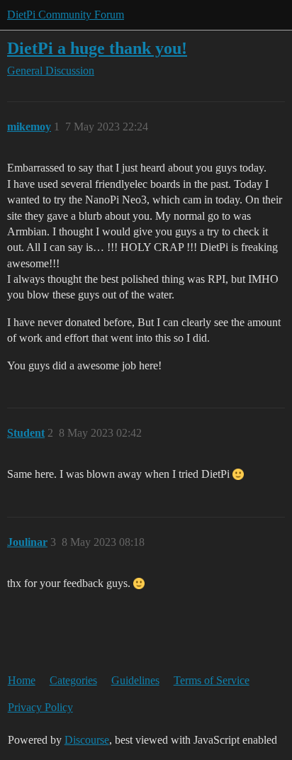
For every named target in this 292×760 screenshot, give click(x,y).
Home (21, 680)
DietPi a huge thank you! (97, 47)
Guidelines (135, 680)
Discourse (86, 740)
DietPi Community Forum (65, 15)
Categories (73, 680)
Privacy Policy (40, 707)
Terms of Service (211, 680)
